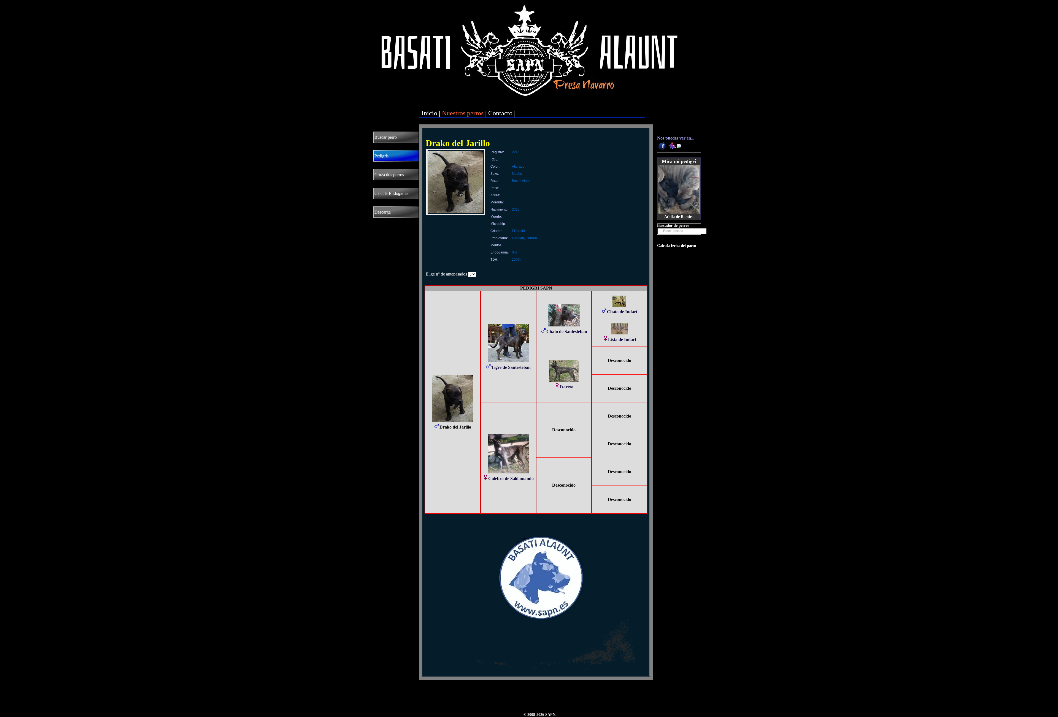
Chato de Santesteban (566, 331)
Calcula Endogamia (391, 193)
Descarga (382, 212)
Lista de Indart (622, 339)
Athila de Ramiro (678, 217)
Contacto (500, 113)
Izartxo (566, 387)
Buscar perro (385, 137)
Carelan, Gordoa (524, 238)
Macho (517, 174)
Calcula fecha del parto (676, 246)
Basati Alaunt (521, 181)
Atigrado (518, 166)
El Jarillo (518, 231)
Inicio (429, 113)
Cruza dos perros (389, 174)
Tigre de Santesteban (511, 367)
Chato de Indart (622, 311)
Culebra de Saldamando (511, 478)
